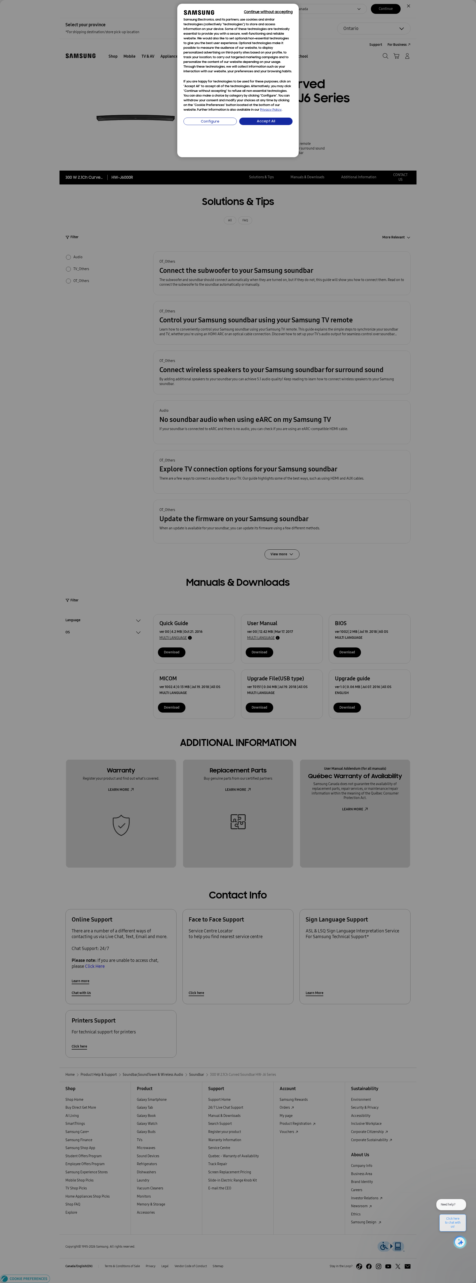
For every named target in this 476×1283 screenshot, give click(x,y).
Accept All (266, 121)
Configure (210, 122)
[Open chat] (459, 1242)
